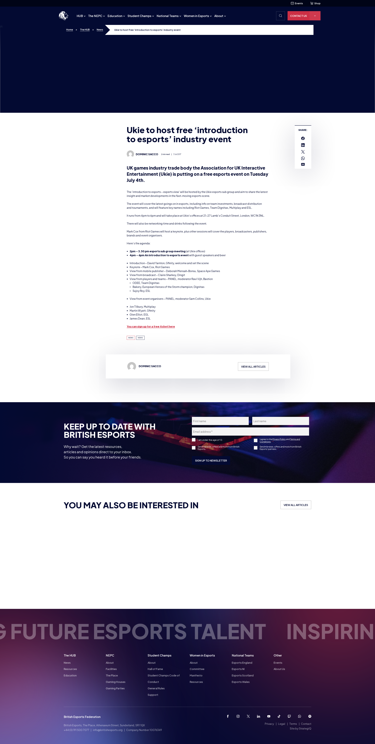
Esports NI (238, 669)
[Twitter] (248, 716)
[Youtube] (268, 716)
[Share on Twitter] (303, 152)
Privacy (269, 723)
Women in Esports (196, 16)
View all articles (253, 366)
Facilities (111, 669)
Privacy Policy (279, 439)
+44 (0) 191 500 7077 (76, 730)
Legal (281, 723)
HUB (80, 16)
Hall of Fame (155, 669)
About (218, 16)
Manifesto (196, 675)
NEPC (110, 655)
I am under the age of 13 (210, 439)
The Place (112, 675)
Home (69, 29)
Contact (306, 723)
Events (299, 3)
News (100, 29)
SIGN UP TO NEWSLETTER (211, 460)
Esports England (242, 662)
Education (115, 16)
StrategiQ (305, 728)
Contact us (298, 15)
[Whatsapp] (299, 716)
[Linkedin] (258, 716)
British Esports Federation (82, 716)
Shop (317, 3)
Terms (293, 723)
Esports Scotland (243, 675)
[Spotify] (309, 716)
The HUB (85, 29)
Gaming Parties (115, 688)
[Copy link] (303, 164)
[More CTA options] (315, 15)
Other (278, 655)
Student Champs (139, 16)
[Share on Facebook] (303, 138)
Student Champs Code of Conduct (164, 678)
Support (153, 694)
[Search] (280, 15)
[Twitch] (289, 716)
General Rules (156, 688)
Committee (197, 669)
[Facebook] (227, 716)
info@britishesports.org (108, 730)
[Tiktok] (279, 716)
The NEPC (95, 16)
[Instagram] (238, 716)
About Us (279, 669)
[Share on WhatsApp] (303, 158)
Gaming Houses (115, 681)
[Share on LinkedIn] (303, 145)
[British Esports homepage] (63, 16)
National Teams (168, 16)
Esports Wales (241, 681)
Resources (70, 669)
